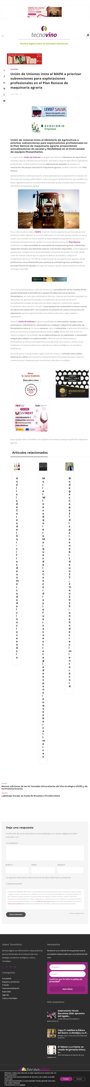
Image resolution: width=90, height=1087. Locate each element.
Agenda (5, 995)
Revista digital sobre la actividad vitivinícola (44, 43)
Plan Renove (74, 242)
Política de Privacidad (14, 904)
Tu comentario (12, 843)
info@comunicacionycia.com (45, 901)
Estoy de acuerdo (15, 884)
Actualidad (14, 69)
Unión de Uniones (32, 157)
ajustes (22, 1085)
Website (61, 865)
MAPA (38, 232)
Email (34, 865)
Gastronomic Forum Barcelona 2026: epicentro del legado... (71, 1013)
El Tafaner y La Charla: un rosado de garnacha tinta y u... (71, 1050)
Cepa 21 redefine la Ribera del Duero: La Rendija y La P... (73, 1031)
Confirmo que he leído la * (65, 980)
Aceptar (66, 1079)
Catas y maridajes (9, 998)
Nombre (9, 865)
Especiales (6, 991)
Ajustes (79, 1079)
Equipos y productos (10, 981)
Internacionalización (10, 988)
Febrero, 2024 (14, 94)
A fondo (5, 985)
